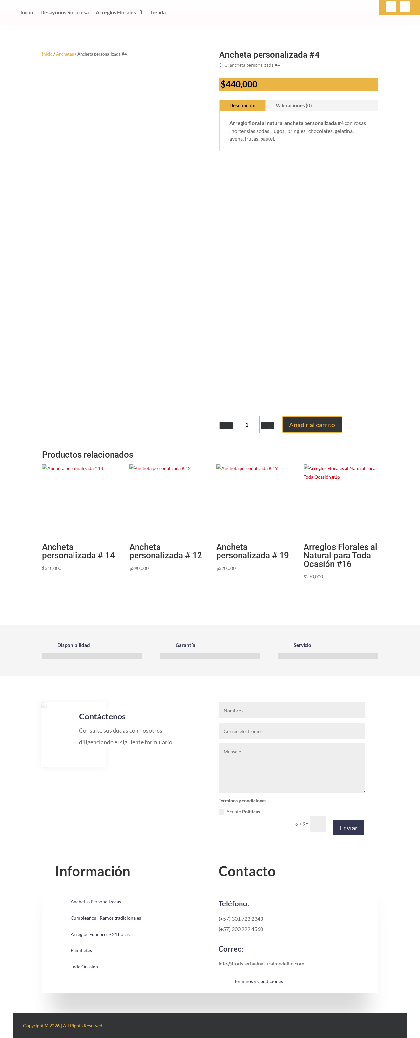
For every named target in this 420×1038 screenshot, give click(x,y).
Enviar (348, 828)
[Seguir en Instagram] (405, 6)
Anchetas (65, 54)
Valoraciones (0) (294, 105)
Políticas (251, 811)
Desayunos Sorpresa (64, 12)
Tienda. (158, 12)
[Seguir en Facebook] (391, 6)
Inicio (26, 12)
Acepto (243, 811)
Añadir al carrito (312, 424)
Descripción (242, 105)
